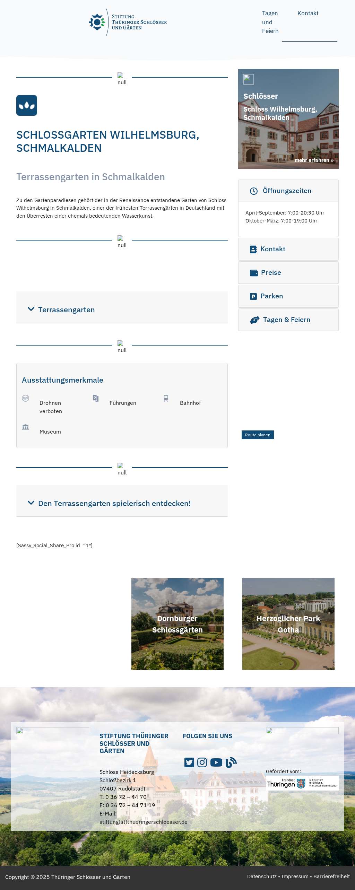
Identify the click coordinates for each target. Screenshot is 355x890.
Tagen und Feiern (270, 22)
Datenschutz (262, 876)
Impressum (295, 876)
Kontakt (308, 13)
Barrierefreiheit (331, 876)
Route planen (257, 434)
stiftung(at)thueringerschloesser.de (143, 821)
